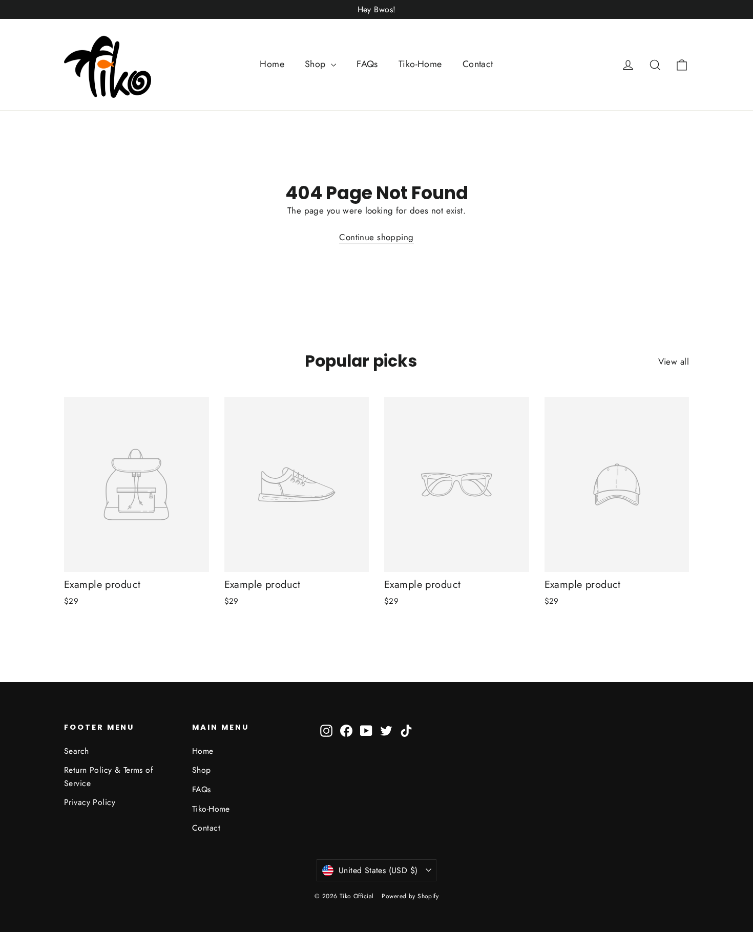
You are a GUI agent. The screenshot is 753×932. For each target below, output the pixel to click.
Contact (478, 64)
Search (76, 751)
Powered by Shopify (410, 896)
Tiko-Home (420, 64)
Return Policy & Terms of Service (108, 776)
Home (272, 64)
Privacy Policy (89, 802)
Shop (316, 64)
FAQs (367, 64)
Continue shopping (376, 237)
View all (673, 361)
